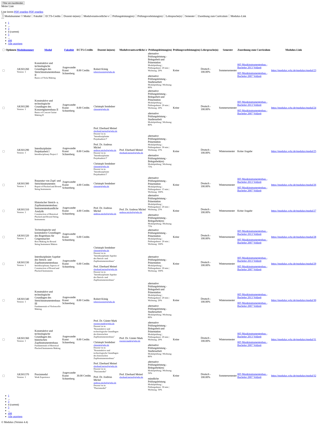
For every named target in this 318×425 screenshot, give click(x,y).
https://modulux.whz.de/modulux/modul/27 (293, 210)
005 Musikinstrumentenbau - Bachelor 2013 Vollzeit (252, 66)
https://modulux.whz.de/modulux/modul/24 (293, 107)
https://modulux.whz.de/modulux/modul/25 (293, 151)
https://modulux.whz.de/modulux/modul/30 (293, 300)
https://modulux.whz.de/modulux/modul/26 (293, 184)
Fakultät (38, 16)
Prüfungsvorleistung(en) (150, 16)
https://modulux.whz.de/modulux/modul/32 (293, 375)
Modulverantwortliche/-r (96, 16)
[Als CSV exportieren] (2, 18)
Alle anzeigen (15, 43)
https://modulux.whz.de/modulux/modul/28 (293, 236)
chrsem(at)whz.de (101, 109)
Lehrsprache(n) (174, 16)
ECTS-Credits (53, 16)
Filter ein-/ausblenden (13, 3)
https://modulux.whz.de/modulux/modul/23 (293, 70)
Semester (190, 16)
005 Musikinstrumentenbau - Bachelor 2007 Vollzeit (252, 75)
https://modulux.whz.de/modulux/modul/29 (293, 263)
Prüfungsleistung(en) (123, 16)
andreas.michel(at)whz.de (105, 150)
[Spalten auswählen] (2, 13)
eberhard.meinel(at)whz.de (105, 131)
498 (10, 40)
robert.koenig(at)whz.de (104, 72)
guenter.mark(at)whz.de (104, 323)
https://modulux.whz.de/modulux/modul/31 (293, 339)
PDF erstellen (21, 11)
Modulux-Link (238, 16)
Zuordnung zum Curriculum (212, 16)
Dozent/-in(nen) (72, 16)
